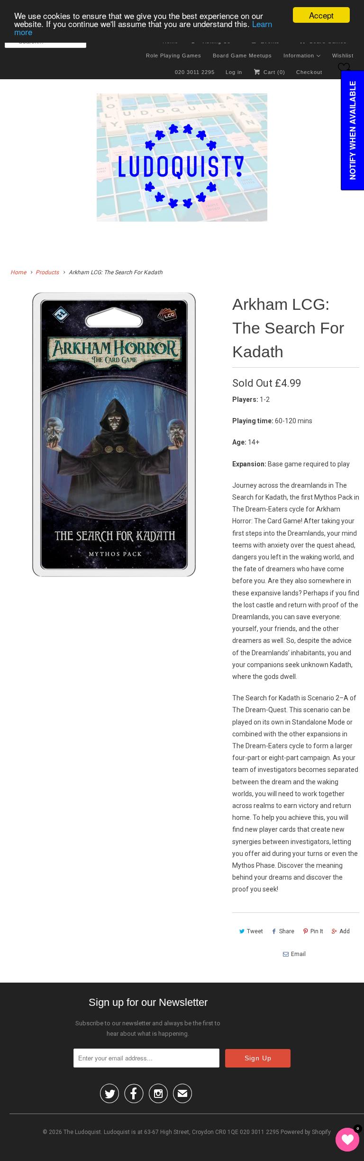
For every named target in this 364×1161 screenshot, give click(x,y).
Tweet (255, 931)
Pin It (316, 931)
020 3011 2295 (195, 72)
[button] (344, 68)
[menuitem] (173, 55)
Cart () (273, 72)
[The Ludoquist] (182, 159)
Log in (234, 72)
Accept (321, 15)
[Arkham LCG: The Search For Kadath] (114, 434)
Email (298, 954)
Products (47, 272)
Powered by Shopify (306, 1132)
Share (286, 931)
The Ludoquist (82, 1132)
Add (344, 931)
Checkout (309, 72)
